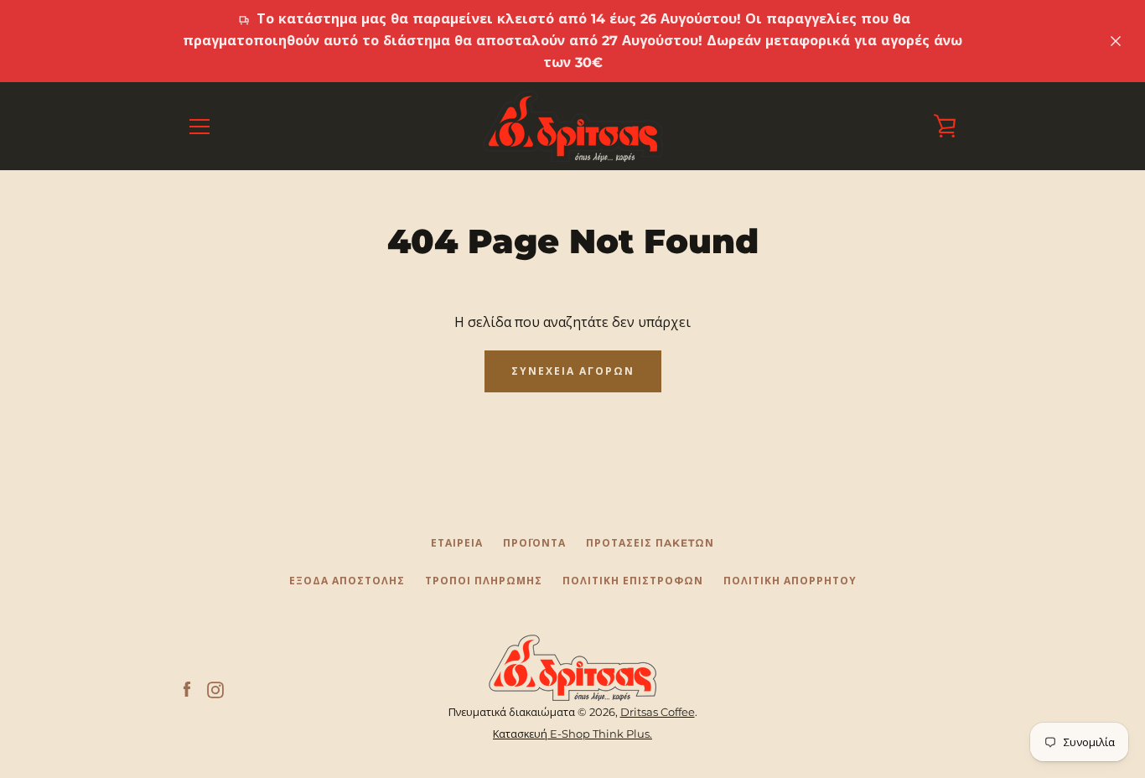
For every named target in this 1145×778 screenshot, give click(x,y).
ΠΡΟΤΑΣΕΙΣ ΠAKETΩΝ (650, 543)
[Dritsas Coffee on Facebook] (187, 690)
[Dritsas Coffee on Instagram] (215, 690)
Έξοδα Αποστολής (347, 580)
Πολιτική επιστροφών (632, 580)
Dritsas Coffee (657, 712)
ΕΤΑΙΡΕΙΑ (457, 543)
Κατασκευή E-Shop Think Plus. (572, 734)
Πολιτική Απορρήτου (790, 580)
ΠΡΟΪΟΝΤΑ (534, 543)
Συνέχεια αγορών (573, 371)
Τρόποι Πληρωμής (483, 580)
